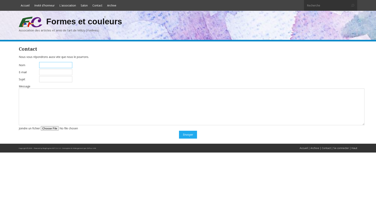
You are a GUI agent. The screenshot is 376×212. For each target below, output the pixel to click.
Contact (97, 5)
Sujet (22, 79)
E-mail (23, 72)
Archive (111, 5)
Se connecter (341, 148)
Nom (22, 65)
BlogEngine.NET (48, 148)
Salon (84, 5)
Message (24, 86)
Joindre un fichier (29, 128)
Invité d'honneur (44, 5)
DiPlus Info (91, 148)
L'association (67, 5)
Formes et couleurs (84, 21)
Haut (354, 148)
